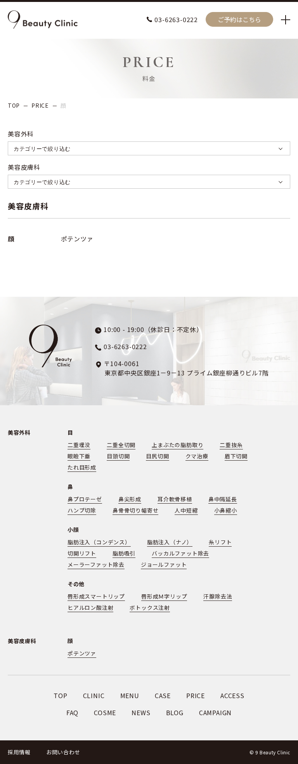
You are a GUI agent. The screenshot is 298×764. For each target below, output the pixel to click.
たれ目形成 (82, 467)
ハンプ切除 (82, 510)
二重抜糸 (231, 445)
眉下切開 (236, 456)
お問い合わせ (63, 752)
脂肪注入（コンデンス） (99, 542)
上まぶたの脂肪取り (177, 445)
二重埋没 (79, 445)
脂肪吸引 (124, 553)
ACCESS (232, 695)
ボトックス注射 (150, 607)
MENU (129, 695)
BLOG (175, 712)
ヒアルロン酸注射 (90, 607)
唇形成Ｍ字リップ (164, 596)
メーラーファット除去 (96, 564)
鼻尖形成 (129, 499)
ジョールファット (164, 564)
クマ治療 (196, 456)
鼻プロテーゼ (85, 499)
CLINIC (94, 695)
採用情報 (19, 752)
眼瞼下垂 (79, 456)
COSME (105, 712)
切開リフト (82, 553)
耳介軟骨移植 (175, 499)
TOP (14, 105)
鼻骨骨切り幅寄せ (135, 510)
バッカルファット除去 (180, 553)
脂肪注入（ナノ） (169, 542)
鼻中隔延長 (222, 499)
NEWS (141, 712)
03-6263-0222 (176, 19)
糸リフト (220, 542)
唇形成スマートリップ (96, 596)
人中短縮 (186, 510)
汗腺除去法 (217, 596)
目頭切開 (118, 456)
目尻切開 (157, 456)
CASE (163, 695)
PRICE (40, 105)
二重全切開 (121, 445)
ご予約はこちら (239, 19)
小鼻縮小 (225, 510)
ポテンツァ (77, 238)
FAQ (72, 712)
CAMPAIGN (215, 712)
